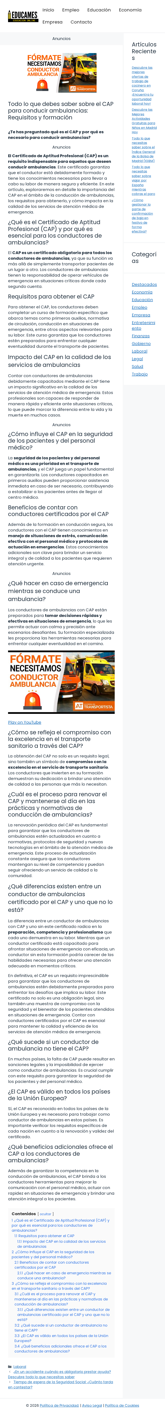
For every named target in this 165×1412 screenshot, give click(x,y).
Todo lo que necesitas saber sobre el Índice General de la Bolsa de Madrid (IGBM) (143, 149)
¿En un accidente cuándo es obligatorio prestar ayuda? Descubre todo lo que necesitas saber (59, 1374)
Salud (137, 366)
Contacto (81, 22)
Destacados (144, 284)
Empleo (70, 10)
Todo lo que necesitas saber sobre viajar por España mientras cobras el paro (143, 180)
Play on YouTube (24, 722)
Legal (137, 359)
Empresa (52, 22)
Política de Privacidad (59, 1405)
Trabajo (140, 374)
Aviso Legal (92, 1405)
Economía (130, 10)
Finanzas (141, 336)
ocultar (45, 1214)
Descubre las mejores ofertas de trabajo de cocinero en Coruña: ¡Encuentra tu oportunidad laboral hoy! (142, 85)
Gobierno (141, 343)
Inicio (48, 10)
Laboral (19, 1366)
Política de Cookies (122, 1405)
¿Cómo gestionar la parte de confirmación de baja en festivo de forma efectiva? (142, 216)
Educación (99, 10)
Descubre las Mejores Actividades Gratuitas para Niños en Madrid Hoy (144, 120)
